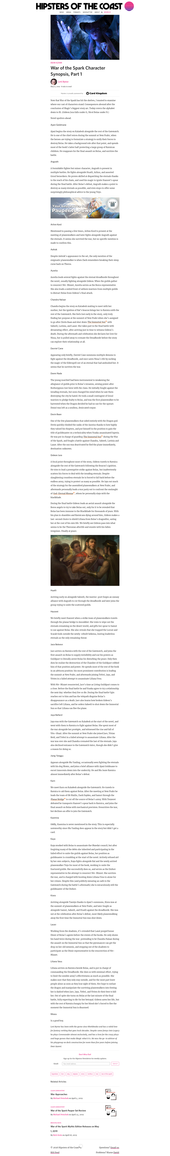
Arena (68, 12)
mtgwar (75, 1074)
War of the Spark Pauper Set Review (68, 1110)
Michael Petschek (60, 1098)
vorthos (90, 1074)
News (62, 12)
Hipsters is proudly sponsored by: (72, 93)
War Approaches (59, 1094)
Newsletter (87, 12)
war (97, 1074)
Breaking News (56, 1123)
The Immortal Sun (96, 322)
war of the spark (106, 1074)
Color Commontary (58, 1090)
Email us (114, 1147)
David (116, 1152)
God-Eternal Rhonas (63, 493)
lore (62, 1074)
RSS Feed (55, 1152)
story (83, 1074)
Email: (56, 1064)
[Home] (85, 6)
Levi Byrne (63, 81)
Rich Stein (57, 1135)
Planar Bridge (57, 799)
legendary (55, 1074)
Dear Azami (56, 63)
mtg (68, 1074)
